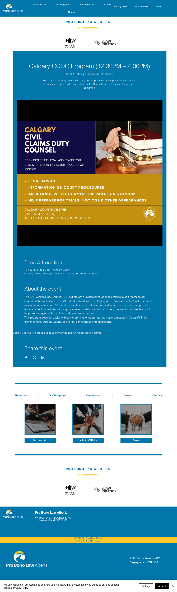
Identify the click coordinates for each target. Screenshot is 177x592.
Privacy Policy (20, 587)
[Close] (173, 586)
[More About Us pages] (45, 4)
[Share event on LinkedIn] (43, 357)
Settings (146, 586)
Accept (162, 586)
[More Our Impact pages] (93, 4)
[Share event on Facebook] (26, 357)
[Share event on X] (34, 357)
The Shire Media (93, 541)
